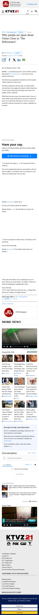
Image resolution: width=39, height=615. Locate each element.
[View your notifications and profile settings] (35, 465)
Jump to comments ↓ (8, 303)
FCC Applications (7, 560)
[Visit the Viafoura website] (33, 501)
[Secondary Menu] (4, 11)
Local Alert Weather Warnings (11, 588)
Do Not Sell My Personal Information (13, 569)
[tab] (7, 464)
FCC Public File (7, 563)
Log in (29, 453)
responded (10, 202)
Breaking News (6, 579)
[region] (19, 478)
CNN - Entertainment (21, 296)
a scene (13, 209)
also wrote (10, 249)
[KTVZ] (13, 11)
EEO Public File (7, 558)
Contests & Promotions (9, 581)
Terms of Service (7, 567)
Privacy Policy (6, 565)
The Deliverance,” (15, 74)
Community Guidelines (9, 553)
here (10, 446)
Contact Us (5, 556)
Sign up (34, 453)
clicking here (8, 441)
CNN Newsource (8, 53)
